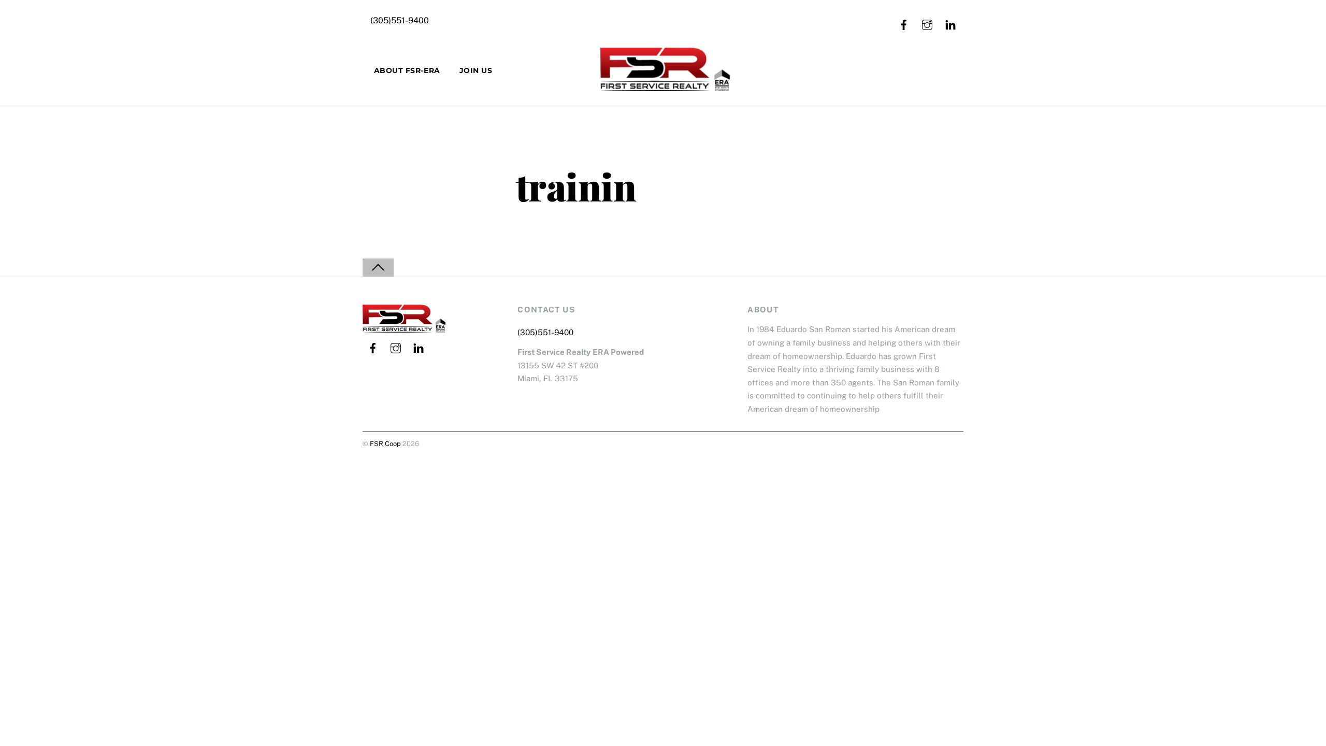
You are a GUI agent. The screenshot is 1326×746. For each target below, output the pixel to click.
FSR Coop (385, 444)
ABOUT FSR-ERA (407, 70)
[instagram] (927, 23)
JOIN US (476, 70)
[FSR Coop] (665, 83)
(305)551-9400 (399, 20)
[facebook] (903, 23)
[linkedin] (950, 23)
